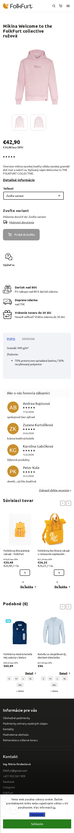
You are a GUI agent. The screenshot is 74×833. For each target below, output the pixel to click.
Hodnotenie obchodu (16, 734)
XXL (20, 684)
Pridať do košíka (24, 234)
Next (69, 503)
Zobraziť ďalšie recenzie (54, 490)
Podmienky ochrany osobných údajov (25, 723)
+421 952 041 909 (14, 776)
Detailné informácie (19, 180)
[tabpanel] (20, 551)
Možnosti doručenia (21, 222)
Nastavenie (37, 814)
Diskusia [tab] (28, 339)
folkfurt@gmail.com (15, 770)
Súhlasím (37, 824)
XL (30, 678)
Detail (29, 673)
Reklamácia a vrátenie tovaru (20, 740)
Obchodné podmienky (16, 718)
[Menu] (68, 6)
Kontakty (8, 729)
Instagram (9, 787)
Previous (63, 503)
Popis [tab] (11, 339)
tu (54, 807)
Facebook (8, 782)
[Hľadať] (54, 6)
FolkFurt (8, 793)
